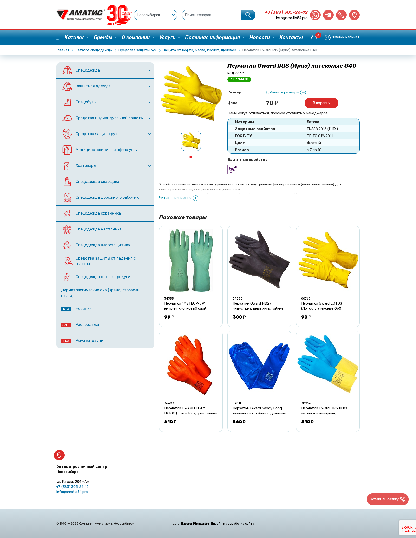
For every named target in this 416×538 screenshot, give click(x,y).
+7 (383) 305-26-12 (286, 12)
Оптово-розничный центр (81, 469)
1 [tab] (190, 157)
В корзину (321, 103)
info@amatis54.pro (292, 18)
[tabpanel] (191, 141)
